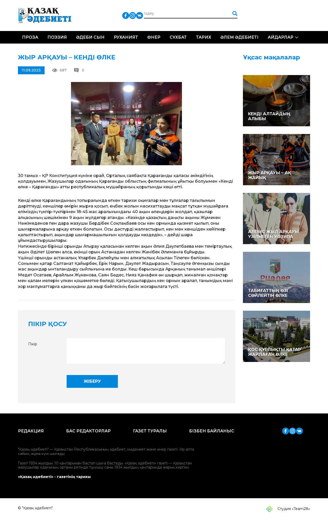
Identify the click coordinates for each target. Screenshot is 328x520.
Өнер (153, 37)
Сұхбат (178, 37)
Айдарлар (280, 37)
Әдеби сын (90, 37)
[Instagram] (132, 15)
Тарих (203, 37)
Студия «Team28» (293, 508)
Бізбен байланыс (211, 431)
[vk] (139, 15)
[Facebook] (125, 15)
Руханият (126, 37)
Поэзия (57, 37)
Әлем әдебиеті (239, 37)
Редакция (31, 431)
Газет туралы (150, 431)
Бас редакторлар (88, 431)
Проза (30, 37)
